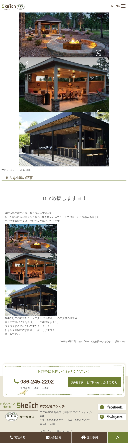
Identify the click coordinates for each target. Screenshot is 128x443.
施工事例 (92, 437)
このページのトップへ (118, 351)
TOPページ (7, 170)
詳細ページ (120, 341)
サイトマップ (64, 431)
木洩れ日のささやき (100, 341)
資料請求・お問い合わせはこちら (94, 382)
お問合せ (55, 437)
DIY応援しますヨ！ (65, 198)
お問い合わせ (47, 431)
